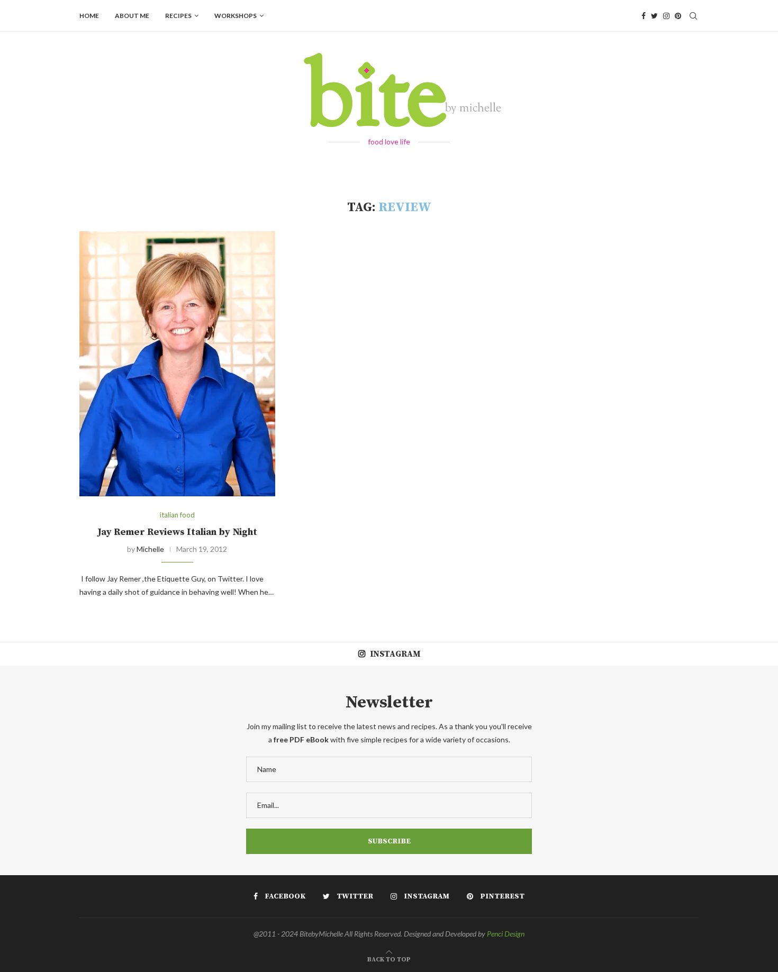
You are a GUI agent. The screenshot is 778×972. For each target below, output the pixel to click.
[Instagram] (666, 16)
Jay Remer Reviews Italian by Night (177, 532)
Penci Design (505, 933)
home (89, 16)
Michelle (150, 548)
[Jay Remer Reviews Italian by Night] (177, 363)
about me (132, 16)
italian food (177, 515)
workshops (235, 16)
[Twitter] (654, 16)
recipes (178, 16)
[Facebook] (643, 16)
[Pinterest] (678, 16)
